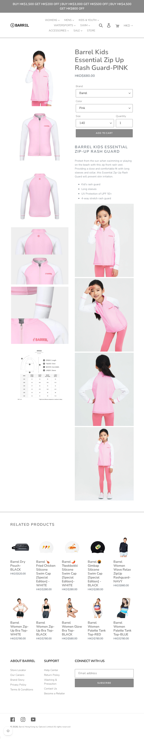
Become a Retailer (54, 693)
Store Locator (18, 670)
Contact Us (50, 688)
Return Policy (52, 675)
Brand (79, 86)
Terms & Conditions (21, 689)
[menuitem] (52, 20)
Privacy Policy (18, 684)
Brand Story (17, 680)
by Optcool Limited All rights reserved (53, 726)
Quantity (121, 116)
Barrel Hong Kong (27, 726)
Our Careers (17, 675)
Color (79, 101)
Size (78, 116)
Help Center (51, 670)
